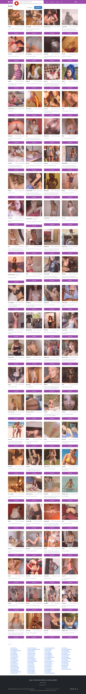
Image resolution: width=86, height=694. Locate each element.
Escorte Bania (14, 651)
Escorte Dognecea (32, 658)
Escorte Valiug (65, 662)
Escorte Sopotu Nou (66, 654)
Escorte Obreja (48, 659)
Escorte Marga (48, 651)
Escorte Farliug (31, 663)
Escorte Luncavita (48, 649)
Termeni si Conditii (49, 688)
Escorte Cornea (31, 651)
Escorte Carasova (14, 669)
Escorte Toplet (65, 659)
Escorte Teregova (65, 657)
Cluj (47, 1)
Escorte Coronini (31, 654)
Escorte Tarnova (65, 655)
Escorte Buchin (14, 665)
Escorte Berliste (14, 654)
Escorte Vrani (64, 666)
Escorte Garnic (31, 666)
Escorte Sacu (64, 648)
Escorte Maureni (48, 653)
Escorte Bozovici (14, 661)
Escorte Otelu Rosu (49, 663)
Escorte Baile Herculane (16, 650)
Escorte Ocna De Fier (49, 661)
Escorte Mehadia (48, 654)
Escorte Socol (65, 653)
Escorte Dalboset (31, 655)
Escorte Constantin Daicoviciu (34, 649)
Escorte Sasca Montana (67, 649)
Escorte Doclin (31, 657)
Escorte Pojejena (48, 666)
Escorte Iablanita (31, 671)
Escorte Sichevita (65, 650)
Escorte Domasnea (32, 659)
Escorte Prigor (48, 667)
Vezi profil (16, 33)
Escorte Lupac (48, 650)
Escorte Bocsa (14, 658)
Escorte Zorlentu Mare (66, 669)
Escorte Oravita (48, 662)
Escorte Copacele (31, 650)
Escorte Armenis (14, 649)
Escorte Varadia (65, 663)
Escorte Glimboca (31, 667)
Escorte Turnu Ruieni (66, 661)
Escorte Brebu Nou (15, 663)
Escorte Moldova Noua (49, 657)
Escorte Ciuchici (14, 673)
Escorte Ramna (48, 670)
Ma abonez (38, 7)
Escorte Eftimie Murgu (32, 661)
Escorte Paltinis (48, 665)
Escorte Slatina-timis (66, 651)
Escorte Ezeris (31, 662)
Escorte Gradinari (31, 670)
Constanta (52, 1)
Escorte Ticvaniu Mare (66, 658)
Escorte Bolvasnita (15, 659)
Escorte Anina (14, 648)
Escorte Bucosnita (14, 666)
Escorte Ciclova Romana (16, 671)
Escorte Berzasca (14, 655)
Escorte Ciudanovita (32, 648)
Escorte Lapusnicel (32, 673)
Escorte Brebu (14, 662)
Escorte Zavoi (65, 667)
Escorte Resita (48, 671)
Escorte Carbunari (14, 670)
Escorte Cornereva (32, 653)
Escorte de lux (56, 688)
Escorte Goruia (31, 669)
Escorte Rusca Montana (50, 673)
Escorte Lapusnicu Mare (50, 648)
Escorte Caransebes (15, 667)
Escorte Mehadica (48, 655)
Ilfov (62, 1)
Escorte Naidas (48, 658)
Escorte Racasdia (48, 669)
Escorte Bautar (14, 653)
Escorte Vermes (65, 665)
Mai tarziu (30, 7)
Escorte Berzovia (14, 657)
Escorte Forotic (31, 665)
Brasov (57, 1)
